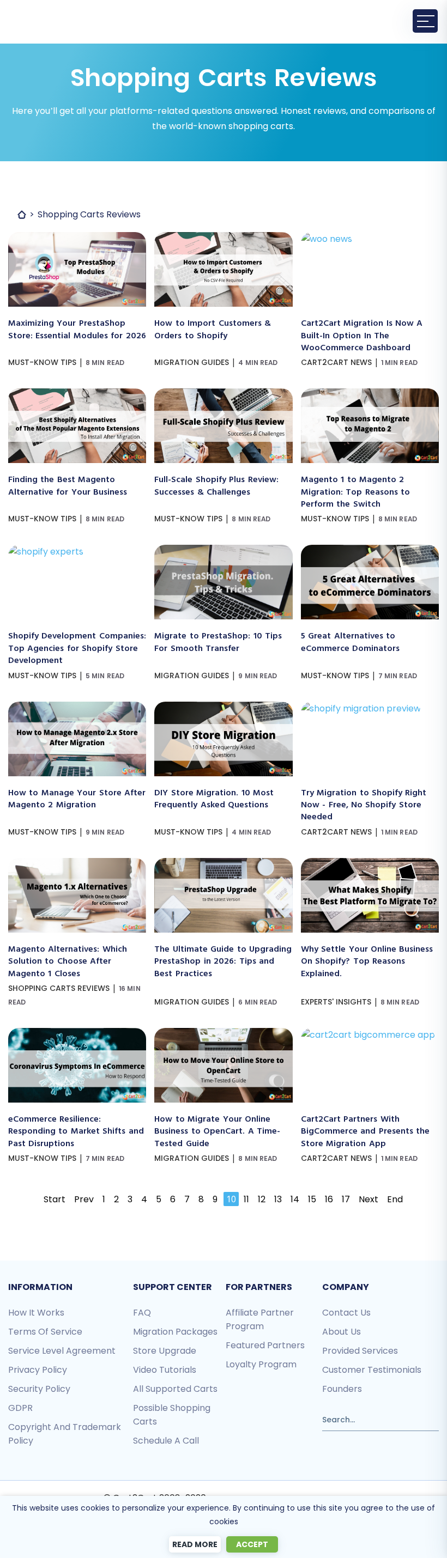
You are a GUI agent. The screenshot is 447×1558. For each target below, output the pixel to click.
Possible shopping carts (171, 1415)
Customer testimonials (371, 1370)
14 (295, 1199)
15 (312, 1199)
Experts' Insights (336, 1001)
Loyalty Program (261, 1364)
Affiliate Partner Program (260, 1319)
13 (278, 1199)
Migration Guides (191, 362)
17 (346, 1199)
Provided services (360, 1350)
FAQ (142, 1312)
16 (329, 1199)
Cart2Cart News (336, 362)
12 (261, 1199)
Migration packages (175, 1331)
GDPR (20, 1408)
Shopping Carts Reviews (59, 988)
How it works (36, 1312)
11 (246, 1199)
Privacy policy (37, 1370)
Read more (195, 1544)
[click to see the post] (77, 239)
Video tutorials (164, 1370)
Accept (252, 1544)
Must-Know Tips (42, 362)
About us (341, 1331)
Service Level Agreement (62, 1350)
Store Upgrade (164, 1350)
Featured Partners (265, 1345)
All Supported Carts (175, 1389)
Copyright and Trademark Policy (64, 1434)
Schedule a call (166, 1440)
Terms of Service (45, 1331)
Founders (342, 1389)
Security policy (39, 1389)
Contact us (346, 1312)
